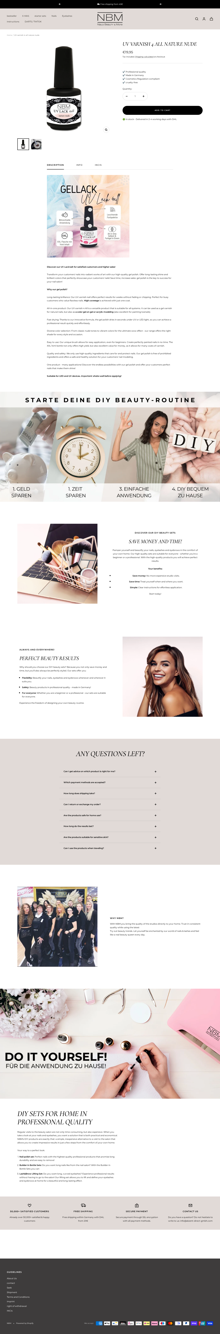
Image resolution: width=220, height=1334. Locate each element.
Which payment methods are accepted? (85, 782)
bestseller (12, 16)
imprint (11, 1301)
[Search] (196, 18)
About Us (12, 1278)
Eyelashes (67, 16)
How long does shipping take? (79, 793)
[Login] (204, 18)
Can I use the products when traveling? (84, 848)
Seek (9, 1287)
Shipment (12, 1292)
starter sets (40, 16)
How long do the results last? (79, 826)
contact (11, 1283)
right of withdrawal (17, 1306)
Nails (54, 16)
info (79, 165)
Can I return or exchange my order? (82, 804)
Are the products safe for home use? (82, 815)
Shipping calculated (144, 57)
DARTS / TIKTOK (33, 21)
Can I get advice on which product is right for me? (89, 771)
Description (55, 165)
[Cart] (211, 18)
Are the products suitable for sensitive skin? (86, 837)
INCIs (98, 165)
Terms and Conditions (18, 1297)
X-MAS (25, 16)
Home (9, 35)
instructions (13, 21)
